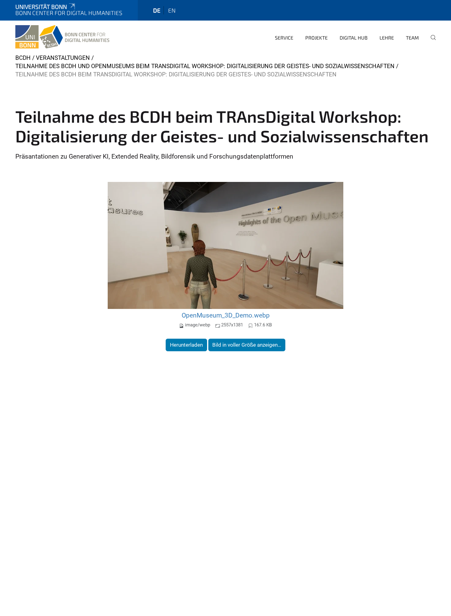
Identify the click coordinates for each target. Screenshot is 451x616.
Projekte (316, 37)
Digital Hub (354, 37)
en (171, 10)
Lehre (387, 37)
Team (412, 37)
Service (284, 37)
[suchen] (431, 42)
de (156, 10)
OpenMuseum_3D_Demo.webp (226, 315)
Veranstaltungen (63, 57)
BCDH (23, 57)
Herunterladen (186, 345)
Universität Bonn (41, 6)
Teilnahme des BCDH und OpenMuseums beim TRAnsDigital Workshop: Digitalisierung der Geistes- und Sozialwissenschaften (205, 66)
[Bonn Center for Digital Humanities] (63, 36)
